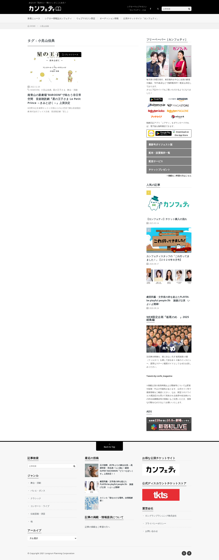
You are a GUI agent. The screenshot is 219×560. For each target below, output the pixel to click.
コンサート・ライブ (40, 506)
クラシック (36, 498)
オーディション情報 (109, 18)
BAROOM (34, 90)
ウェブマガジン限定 (85, 18)
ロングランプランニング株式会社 (161, 515)
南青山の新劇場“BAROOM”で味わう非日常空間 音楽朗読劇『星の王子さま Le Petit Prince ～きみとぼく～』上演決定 (54, 99)
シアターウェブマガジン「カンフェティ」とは (137, 8)
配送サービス (156, 161)
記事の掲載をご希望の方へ (97, 526)
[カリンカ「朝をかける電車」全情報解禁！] (91, 503)
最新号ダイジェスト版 (161, 144)
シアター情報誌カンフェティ (58, 18)
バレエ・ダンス (38, 490)
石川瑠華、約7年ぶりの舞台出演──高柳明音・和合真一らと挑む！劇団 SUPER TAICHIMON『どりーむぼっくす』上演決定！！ (116, 469)
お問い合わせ (151, 531)
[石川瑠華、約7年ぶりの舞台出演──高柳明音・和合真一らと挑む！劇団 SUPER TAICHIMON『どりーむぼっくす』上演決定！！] (91, 470)
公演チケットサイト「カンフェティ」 (141, 18)
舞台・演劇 (72, 90)
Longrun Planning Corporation (59, 553)
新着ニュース (34, 18)
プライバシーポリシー (155, 523)
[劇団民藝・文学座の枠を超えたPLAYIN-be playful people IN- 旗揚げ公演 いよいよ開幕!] (91, 486)
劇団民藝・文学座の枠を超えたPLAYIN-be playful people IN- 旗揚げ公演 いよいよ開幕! (168, 300)
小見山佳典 (46, 90)
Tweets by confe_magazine (159, 376)
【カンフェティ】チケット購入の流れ (166, 219)
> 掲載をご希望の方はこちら (179, 175)
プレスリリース (71, 54)
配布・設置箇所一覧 (159, 152)
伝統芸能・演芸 (38, 513)
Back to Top (109, 446)
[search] (189, 9)
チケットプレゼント (159, 169)
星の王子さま (59, 90)
